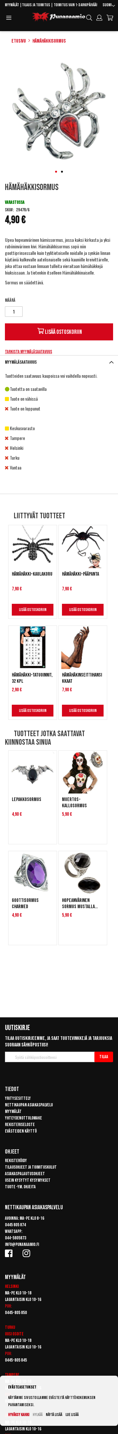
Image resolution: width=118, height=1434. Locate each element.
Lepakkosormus (26, 799)
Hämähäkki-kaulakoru (32, 574)
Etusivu (18, 41)
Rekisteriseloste (20, 1124)
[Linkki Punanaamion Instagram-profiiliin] (27, 1253)
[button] (109, 6)
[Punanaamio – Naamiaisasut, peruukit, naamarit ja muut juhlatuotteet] (59, 17)
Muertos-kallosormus (74, 802)
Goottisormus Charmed (25, 903)
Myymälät (12, 5)
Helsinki (12, 1286)
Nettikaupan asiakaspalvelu (29, 1105)
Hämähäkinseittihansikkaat (82, 678)
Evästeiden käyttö (21, 1131)
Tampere (12, 1375)
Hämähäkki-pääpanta (80, 574)
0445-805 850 (16, 1312)
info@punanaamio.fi (22, 1244)
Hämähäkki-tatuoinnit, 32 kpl (32, 678)
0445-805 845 (16, 1360)
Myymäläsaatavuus (21, 362)
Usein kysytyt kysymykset (27, 1180)
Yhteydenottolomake (23, 1118)
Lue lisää (72, 1414)
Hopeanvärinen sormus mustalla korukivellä (78, 903)
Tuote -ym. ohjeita (20, 1187)
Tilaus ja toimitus (36, 5)
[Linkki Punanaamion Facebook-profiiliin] (10, 1253)
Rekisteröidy (16, 1160)
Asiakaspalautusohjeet (25, 1173)
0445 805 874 (15, 1225)
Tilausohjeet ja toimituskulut (31, 1167)
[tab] (59, 362)
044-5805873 (15, 1238)
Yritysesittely (18, 1098)
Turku (10, 1327)
